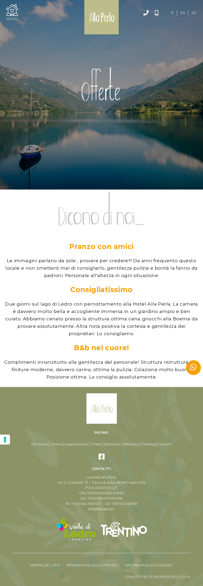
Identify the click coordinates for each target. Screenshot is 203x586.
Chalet (96, 444)
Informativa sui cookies (149, 565)
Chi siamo (39, 444)
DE (194, 13)
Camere (56, 444)
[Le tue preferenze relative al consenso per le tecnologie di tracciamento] (5, 440)
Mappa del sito (45, 565)
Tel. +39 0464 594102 (82, 504)
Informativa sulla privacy (92, 565)
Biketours (131, 444)
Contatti (165, 444)
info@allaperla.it (101, 509)
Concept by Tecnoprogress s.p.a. (158, 577)
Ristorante (112, 444)
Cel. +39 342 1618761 (121, 504)
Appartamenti (77, 444)
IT (172, 13)
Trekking (148, 444)
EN (182, 13)
